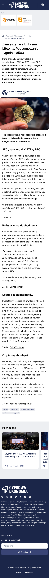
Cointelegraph (16, 287)
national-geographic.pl (21, 404)
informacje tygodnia (27, 409)
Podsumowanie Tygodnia (20, 91)
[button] (42, 5)
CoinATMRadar (17, 347)
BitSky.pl (23, 568)
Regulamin (29, 572)
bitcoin (5, 409)
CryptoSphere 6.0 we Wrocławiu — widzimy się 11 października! (20, 455)
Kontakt (19, 572)
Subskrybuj (25, 552)
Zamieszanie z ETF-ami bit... (14, 38)
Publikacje (9, 36)
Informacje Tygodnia (23, 36)
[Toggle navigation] (2, 5)
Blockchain (14, 409)
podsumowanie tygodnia (11, 413)
